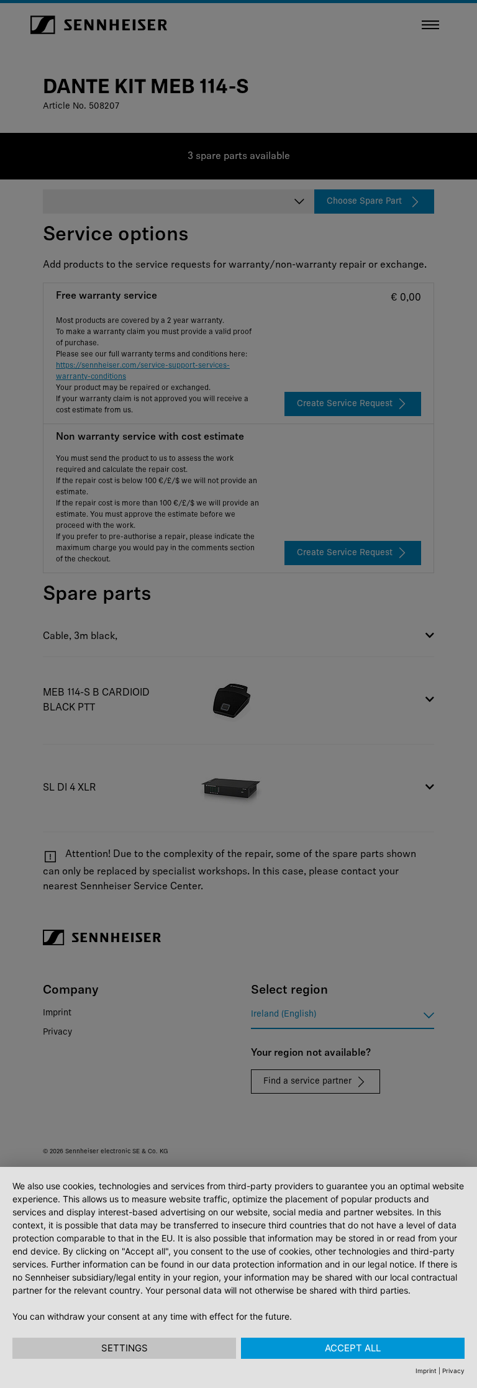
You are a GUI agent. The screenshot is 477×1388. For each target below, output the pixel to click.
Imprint (426, 1370)
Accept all (353, 1348)
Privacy (453, 1370)
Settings (124, 1348)
